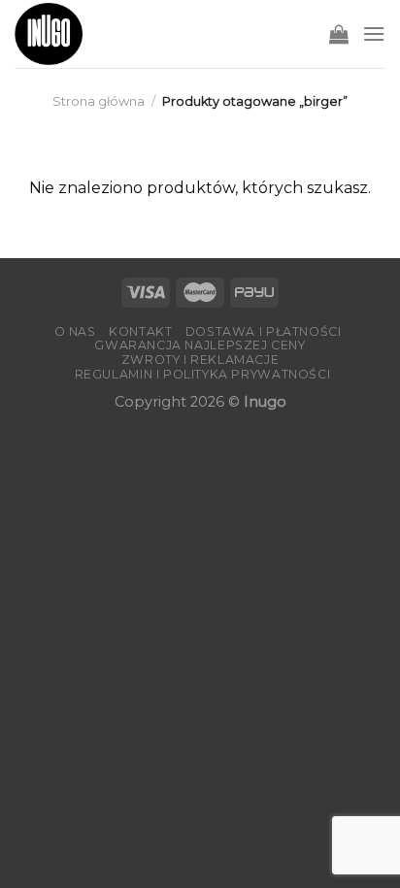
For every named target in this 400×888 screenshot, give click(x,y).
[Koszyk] (339, 34)
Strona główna (98, 101)
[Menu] (373, 33)
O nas (75, 331)
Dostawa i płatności (263, 331)
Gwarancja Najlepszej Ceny (199, 345)
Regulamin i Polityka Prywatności (203, 374)
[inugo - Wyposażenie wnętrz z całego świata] (49, 34)
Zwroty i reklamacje (200, 359)
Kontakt (140, 331)
